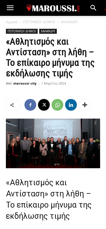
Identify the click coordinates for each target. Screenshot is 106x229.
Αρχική (12, 21)
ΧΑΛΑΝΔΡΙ (69, 21)
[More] (85, 105)
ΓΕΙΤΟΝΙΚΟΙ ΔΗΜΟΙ (39, 21)
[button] (10, 8)
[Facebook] (30, 105)
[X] (44, 105)
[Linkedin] (71, 105)
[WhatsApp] (57, 105)
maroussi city (25, 83)
